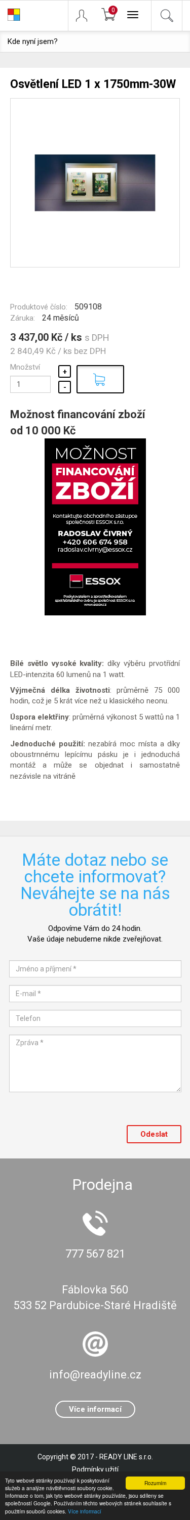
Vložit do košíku (100, 379)
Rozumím (155, 1483)
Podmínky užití (95, 1469)
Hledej (166, 16)
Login (86, 16)
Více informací (84, 1511)
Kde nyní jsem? (33, 41)
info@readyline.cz (95, 1374)
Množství (25, 367)
